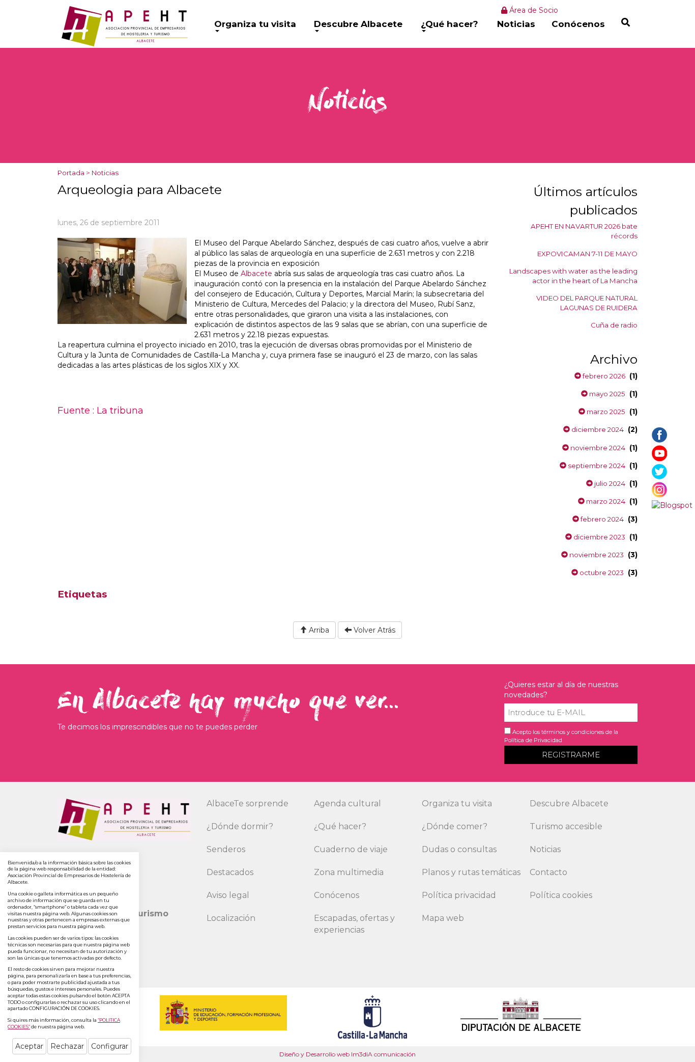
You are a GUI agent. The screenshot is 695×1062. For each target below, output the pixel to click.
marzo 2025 (605, 411)
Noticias (516, 24)
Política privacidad (459, 895)
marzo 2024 (605, 501)
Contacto (548, 872)
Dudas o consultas (459, 849)
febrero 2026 (603, 376)
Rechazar (67, 1046)
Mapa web (443, 918)
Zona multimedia (349, 872)
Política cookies (561, 895)
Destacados (230, 872)
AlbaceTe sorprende (247, 803)
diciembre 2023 (598, 537)
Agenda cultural (347, 803)
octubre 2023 (601, 572)
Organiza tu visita (255, 24)
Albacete (256, 273)
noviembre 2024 (597, 448)
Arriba (318, 630)
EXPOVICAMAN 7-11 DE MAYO (587, 254)
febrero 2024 (601, 519)
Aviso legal (228, 895)
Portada (70, 173)
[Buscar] (626, 22)
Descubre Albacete (358, 24)
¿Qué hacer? (449, 24)
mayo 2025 (606, 394)
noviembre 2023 (596, 555)
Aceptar (29, 1046)
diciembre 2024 (597, 429)
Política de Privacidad (533, 740)
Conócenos (578, 24)
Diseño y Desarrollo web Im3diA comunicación (347, 1054)
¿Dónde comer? (454, 826)
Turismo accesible (566, 826)
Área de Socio (532, 10)
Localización (231, 918)
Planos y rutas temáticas (471, 872)
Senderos (226, 849)
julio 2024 (609, 483)
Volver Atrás (373, 630)
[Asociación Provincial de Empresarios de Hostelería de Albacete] (123, 26)
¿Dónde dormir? (240, 826)
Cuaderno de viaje (351, 849)
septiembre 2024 (595, 465)
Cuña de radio (614, 325)
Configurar (109, 1046)
